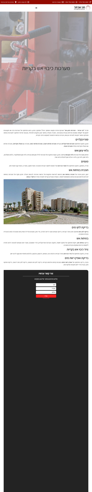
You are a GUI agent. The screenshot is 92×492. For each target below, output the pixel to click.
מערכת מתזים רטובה (49, 144)
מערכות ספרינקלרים (68, 144)
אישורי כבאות (31, 177)
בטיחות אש (82, 238)
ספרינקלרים (82, 139)
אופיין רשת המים (67, 262)
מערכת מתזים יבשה (36, 144)
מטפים (84, 161)
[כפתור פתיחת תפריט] (36, 8)
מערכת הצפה (68, 146)
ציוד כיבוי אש (68, 254)
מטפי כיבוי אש (62, 166)
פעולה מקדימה (17, 144)
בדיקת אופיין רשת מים (76, 258)
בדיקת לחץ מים (80, 227)
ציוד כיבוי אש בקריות (77, 249)
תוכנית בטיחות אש (78, 170)
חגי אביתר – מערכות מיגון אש (74, 130)
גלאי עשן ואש (81, 150)
